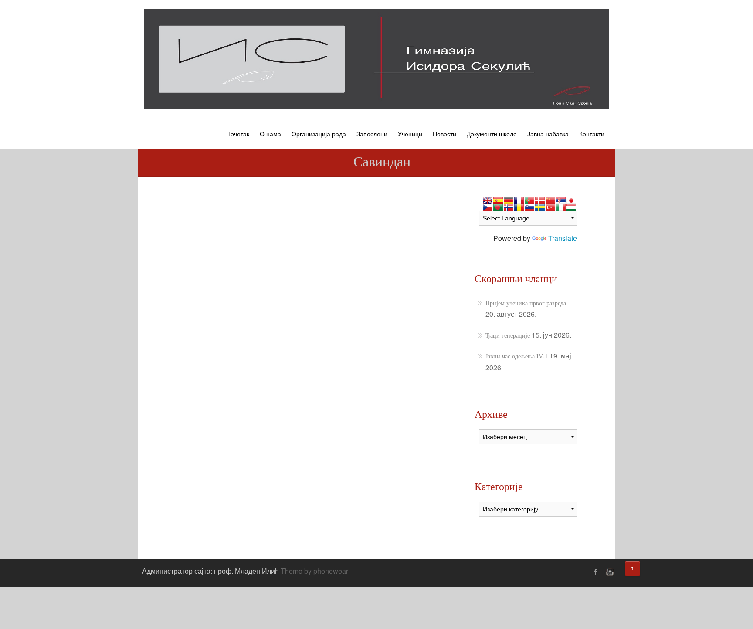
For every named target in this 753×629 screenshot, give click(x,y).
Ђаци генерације (507, 335)
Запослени (371, 133)
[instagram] (608, 571)
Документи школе (492, 133)
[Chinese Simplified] (550, 200)
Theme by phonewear (314, 571)
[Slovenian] (529, 207)
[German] (508, 200)
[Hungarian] (571, 207)
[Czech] (487, 207)
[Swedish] (540, 207)
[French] (519, 200)
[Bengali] (498, 207)
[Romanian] (519, 207)
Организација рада (319, 133)
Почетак (237, 133)
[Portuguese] (529, 200)
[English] (487, 200)
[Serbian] (561, 200)
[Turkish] (550, 207)
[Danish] (540, 200)
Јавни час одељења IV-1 (516, 356)
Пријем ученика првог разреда (525, 303)
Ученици (410, 133)
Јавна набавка (548, 133)
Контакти (591, 133)
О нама (270, 133)
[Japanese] (571, 200)
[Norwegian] (508, 207)
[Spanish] (498, 200)
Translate (562, 238)
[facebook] (595, 571)
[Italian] (561, 207)
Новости (444, 133)
